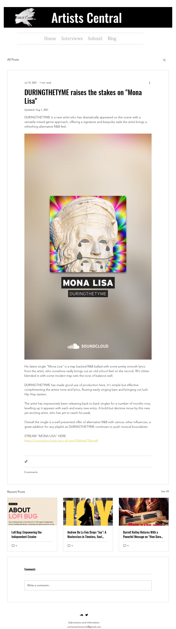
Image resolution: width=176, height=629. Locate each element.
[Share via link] (26, 461)
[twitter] (86, 615)
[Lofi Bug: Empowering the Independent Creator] (32, 512)
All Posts (13, 59)
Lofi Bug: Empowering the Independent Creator (27, 534)
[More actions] (149, 83)
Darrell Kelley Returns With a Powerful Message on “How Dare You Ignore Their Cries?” (142, 534)
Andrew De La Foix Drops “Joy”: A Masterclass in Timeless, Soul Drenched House (86, 534)
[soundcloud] (81, 615)
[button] (164, 59)
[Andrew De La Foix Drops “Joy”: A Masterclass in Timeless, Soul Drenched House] (88, 512)
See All (165, 491)
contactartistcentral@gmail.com (84, 626)
